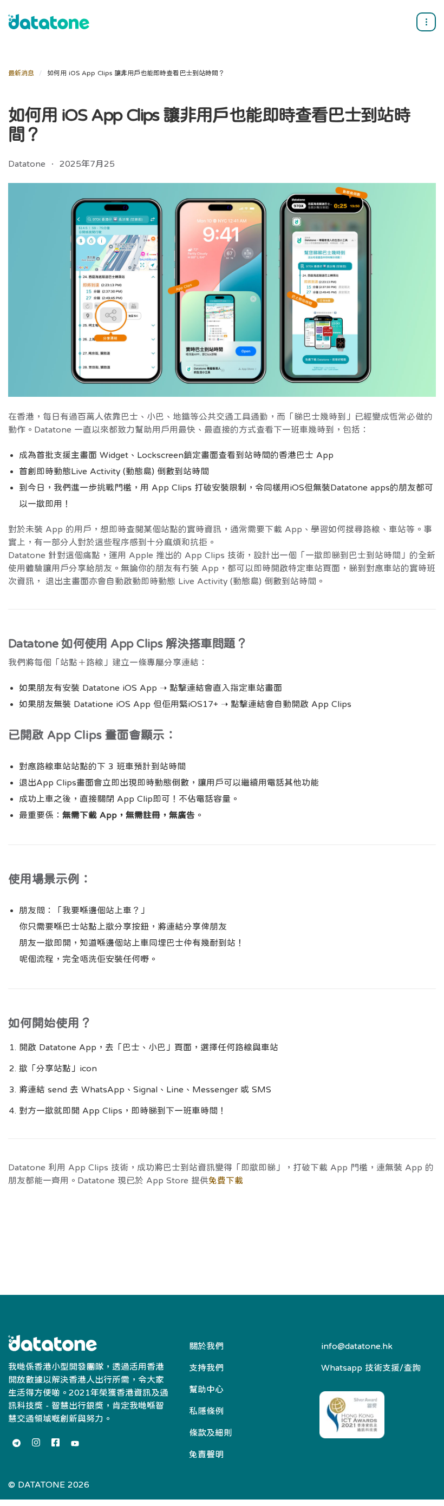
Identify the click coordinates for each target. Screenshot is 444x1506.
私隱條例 (206, 1410)
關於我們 (206, 1345)
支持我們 (206, 1367)
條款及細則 (210, 1432)
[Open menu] (426, 21)
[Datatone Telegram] (16, 1443)
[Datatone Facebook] (55, 1442)
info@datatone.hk (357, 1345)
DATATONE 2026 (53, 1484)
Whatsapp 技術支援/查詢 (371, 1367)
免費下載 (225, 1180)
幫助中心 (206, 1389)
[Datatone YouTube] (75, 1443)
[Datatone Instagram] (36, 1442)
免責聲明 (206, 1454)
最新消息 (21, 73)
